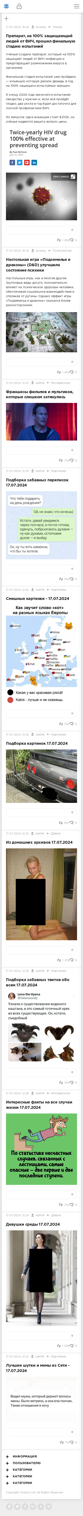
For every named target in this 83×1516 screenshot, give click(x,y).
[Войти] (19, 6)
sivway (41, 27)
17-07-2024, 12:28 (17, 971)
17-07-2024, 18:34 (17, 27)
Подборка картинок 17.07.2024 (37, 743)
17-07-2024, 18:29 (17, 251)
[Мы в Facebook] (25, 1506)
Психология (62, 251)
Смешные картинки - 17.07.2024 (37, 599)
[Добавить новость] (41, 6)
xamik (40, 383)
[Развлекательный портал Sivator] (6, 6)
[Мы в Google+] (33, 1506)
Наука (57, 27)
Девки (56, 833)
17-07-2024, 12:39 (17, 735)
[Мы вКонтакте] (9, 1506)
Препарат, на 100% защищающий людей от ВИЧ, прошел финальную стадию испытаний (40, 41)
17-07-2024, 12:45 (17, 471)
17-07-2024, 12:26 (17, 1093)
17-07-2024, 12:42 (17, 590)
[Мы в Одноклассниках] (40, 1506)
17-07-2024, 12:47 (17, 383)
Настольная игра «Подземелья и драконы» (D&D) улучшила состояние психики (38, 265)
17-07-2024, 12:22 (17, 1357)
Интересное (60, 383)
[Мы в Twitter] (17, 1506)
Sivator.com (28, 1492)
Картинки (58, 471)
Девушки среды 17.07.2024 (33, 1224)
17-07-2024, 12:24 (17, 1215)
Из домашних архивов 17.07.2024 (39, 842)
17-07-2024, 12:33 (17, 834)
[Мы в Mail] (48, 1506)
